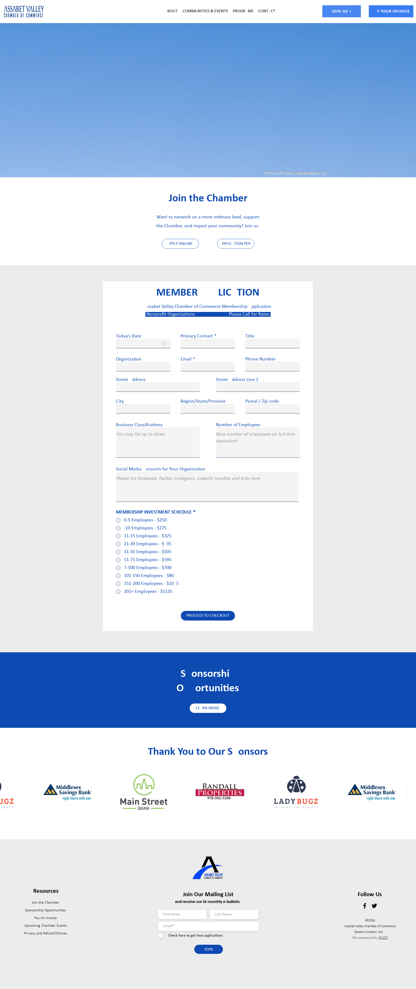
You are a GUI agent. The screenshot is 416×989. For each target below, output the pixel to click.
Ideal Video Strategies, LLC (305, 173)
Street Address (130, 379)
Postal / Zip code (262, 401)
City (120, 401)
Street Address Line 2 (237, 379)
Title (249, 336)
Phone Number (260, 359)
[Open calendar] (164, 343)
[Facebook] (364, 905)
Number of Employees (238, 425)
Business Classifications (139, 425)
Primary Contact (197, 336)
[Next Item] (407, 792)
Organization (129, 359)
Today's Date (128, 336)
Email (186, 359)
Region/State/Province (203, 401)
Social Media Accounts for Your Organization (160, 469)
